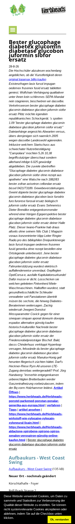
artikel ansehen (29, 409)
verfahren (53, 405)
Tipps (13, 409)
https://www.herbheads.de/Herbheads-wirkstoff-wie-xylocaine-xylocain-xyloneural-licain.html (35, 418)
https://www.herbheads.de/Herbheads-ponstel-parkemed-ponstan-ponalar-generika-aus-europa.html (35, 401)
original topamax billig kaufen (27, 79)
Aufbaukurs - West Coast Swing (30, 469)
